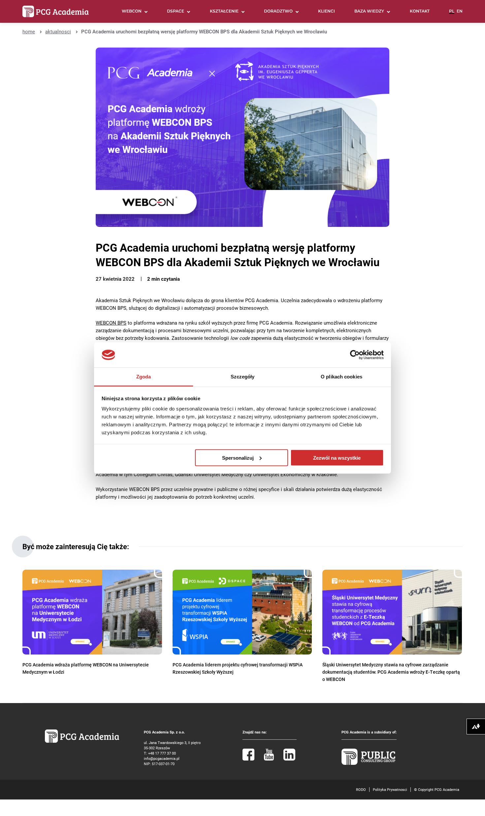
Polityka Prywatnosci (390, 789)
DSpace (175, 12)
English (460, 14)
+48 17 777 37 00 (162, 753)
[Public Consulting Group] (368, 763)
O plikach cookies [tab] (341, 376)
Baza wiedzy (369, 12)
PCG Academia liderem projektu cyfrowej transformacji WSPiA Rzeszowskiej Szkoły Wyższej (238, 668)
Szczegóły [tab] (243, 376)
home (28, 31)
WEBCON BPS (111, 323)
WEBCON (132, 12)
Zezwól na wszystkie (337, 457)
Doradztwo (278, 12)
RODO (361, 789)
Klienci (326, 12)
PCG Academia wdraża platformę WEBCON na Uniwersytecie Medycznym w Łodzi (85, 668)
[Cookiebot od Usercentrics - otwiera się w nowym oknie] (355, 355)
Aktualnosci (58, 31)
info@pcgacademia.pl (161, 758)
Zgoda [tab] (143, 376)
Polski (451, 14)
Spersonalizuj (238, 457)
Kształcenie (224, 12)
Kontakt (420, 12)
